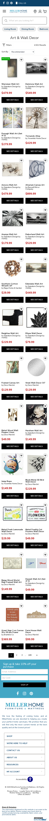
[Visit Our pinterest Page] (11, 3)
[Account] (40, 12)
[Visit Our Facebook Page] (18, 693)
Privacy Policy (12, 791)
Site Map (36, 793)
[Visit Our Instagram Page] (24, 693)
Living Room (10, 29)
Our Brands (7, 801)
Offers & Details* (24, 794)
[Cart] (45, 12)
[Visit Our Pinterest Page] (31, 693)
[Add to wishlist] (21, 60)
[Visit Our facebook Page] (3, 3)
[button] (4, 11)
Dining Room (28, 29)
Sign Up (24, 685)
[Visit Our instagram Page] (7, 3)
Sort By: (5, 52)
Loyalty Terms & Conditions (30, 791)
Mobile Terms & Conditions (20, 793)
